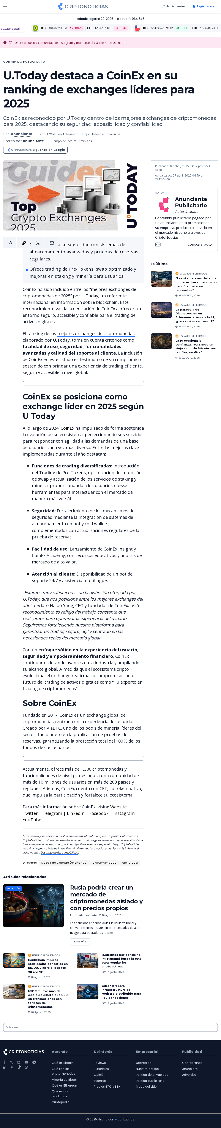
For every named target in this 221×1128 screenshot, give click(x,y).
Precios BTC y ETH (107, 1086)
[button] (30, 242)
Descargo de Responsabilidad (59, 852)
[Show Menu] (5, 6)
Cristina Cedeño (85, 915)
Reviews (100, 1063)
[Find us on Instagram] (18, 1062)
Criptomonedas (105, 863)
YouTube (32, 820)
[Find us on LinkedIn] (4, 1067)
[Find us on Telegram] (34, 1062)
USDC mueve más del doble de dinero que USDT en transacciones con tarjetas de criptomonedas (49, 998)
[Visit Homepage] (83, 6)
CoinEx (67, 428)
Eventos (100, 1081)
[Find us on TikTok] (19, 1067)
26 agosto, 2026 (40, 1012)
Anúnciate (190, 1069)
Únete (19, 43)
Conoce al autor (200, 244)
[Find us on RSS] (12, 1067)
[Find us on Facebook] (4, 1062)
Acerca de (144, 1063)
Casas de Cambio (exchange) (64, 863)
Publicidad (130, 863)
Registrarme (205, 6)
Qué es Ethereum (65, 1085)
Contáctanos (192, 1063)
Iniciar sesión (176, 6)
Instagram (124, 813)
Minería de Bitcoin (65, 1080)
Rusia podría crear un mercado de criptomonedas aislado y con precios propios (106, 898)
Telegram (52, 813)
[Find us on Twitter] (11, 1062)
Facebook (99, 813)
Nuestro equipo (147, 1069)
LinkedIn (76, 813)
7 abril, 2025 (47, 134)
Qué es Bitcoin (63, 1063)
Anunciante (21, 134)
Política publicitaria (150, 1081)
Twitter (30, 813)
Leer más (82, 940)
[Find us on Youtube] (26, 1062)
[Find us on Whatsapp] (26, 1067)
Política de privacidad (152, 1075)
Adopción (69, 134)
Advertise (189, 1075)
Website (118, 807)
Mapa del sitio (146, 1086)
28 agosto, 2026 (111, 915)
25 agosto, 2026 (114, 1003)
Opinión (100, 1075)
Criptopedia (60, 1102)
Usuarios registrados (46, 955)
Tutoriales (101, 1069)
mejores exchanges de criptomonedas (96, 333)
